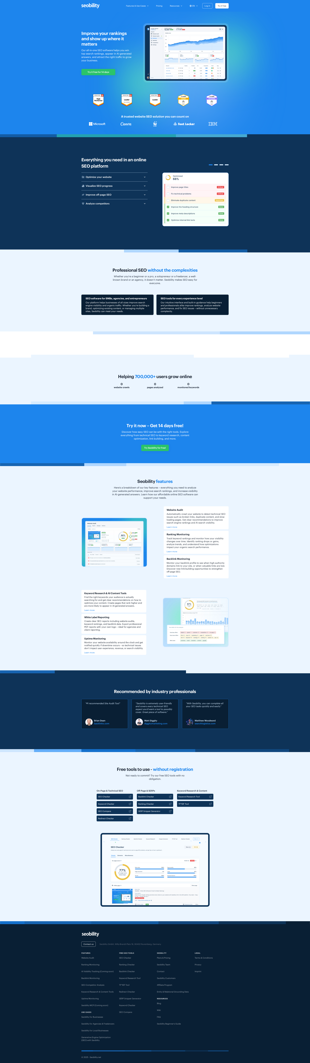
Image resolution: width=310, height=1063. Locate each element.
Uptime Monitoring (90, 998)
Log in (207, 6)
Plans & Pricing (163, 958)
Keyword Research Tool (189, 796)
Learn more (172, 527)
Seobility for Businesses (92, 1017)
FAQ (159, 1017)
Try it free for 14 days (98, 72)
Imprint (198, 971)
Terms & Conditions (204, 958)
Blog (159, 1003)
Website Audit (87, 958)
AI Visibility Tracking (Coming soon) (97, 971)
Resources (174, 6)
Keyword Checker (106, 804)
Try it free (222, 6)
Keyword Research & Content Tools (97, 992)
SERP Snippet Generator (149, 811)
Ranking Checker (146, 804)
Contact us (88, 944)
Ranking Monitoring (90, 964)
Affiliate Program (164, 985)
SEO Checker (104, 796)
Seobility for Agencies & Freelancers (97, 1024)
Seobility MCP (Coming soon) (94, 1005)
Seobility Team (163, 964)
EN (193, 6)
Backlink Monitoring (90, 978)
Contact (160, 971)
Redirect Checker (106, 818)
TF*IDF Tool (183, 804)
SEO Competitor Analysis (92, 985)
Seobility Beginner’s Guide (169, 1024)
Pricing (159, 6)
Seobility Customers (166, 978)
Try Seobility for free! (155, 447)
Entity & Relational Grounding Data (173, 992)
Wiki (159, 1010)
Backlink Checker (146, 796)
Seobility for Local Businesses (94, 1030)
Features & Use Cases (136, 6)
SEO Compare (104, 811)
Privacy (198, 964)
